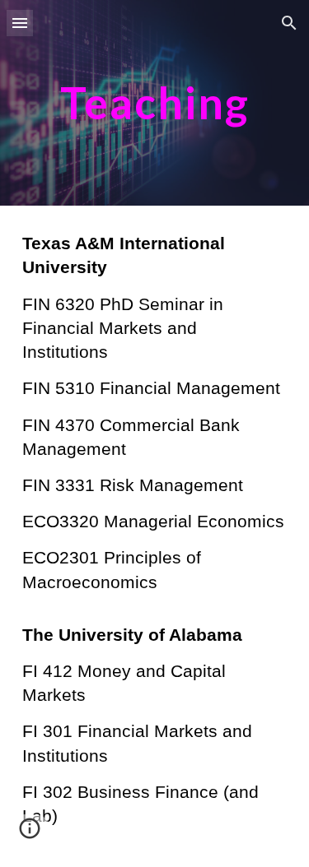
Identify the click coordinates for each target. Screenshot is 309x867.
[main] (155, 102)
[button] (20, 22)
